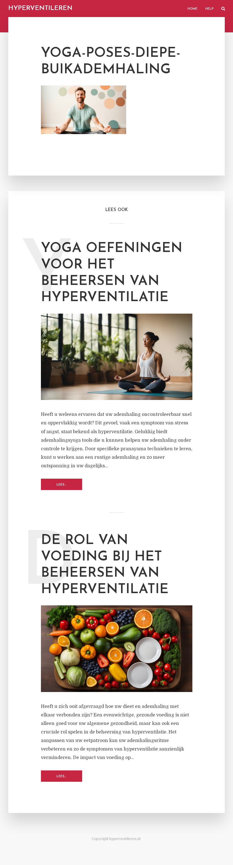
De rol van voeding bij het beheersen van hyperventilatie (104, 565)
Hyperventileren (40, 8)
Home (192, 9)
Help (209, 9)
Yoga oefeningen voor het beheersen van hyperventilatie (111, 273)
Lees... (61, 484)
